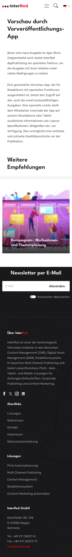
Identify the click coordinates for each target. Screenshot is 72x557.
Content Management (22, 479)
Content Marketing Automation (28, 493)
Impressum (15, 434)
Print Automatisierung (22, 465)
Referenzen (15, 420)
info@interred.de (19, 546)
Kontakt (12, 427)
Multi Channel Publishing (24, 472)
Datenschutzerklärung (22, 441)
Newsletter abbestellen (53, 297)
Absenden (57, 286)
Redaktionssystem (20, 486)
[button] (66, 6)
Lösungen (14, 413)
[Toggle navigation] (47, 6)
